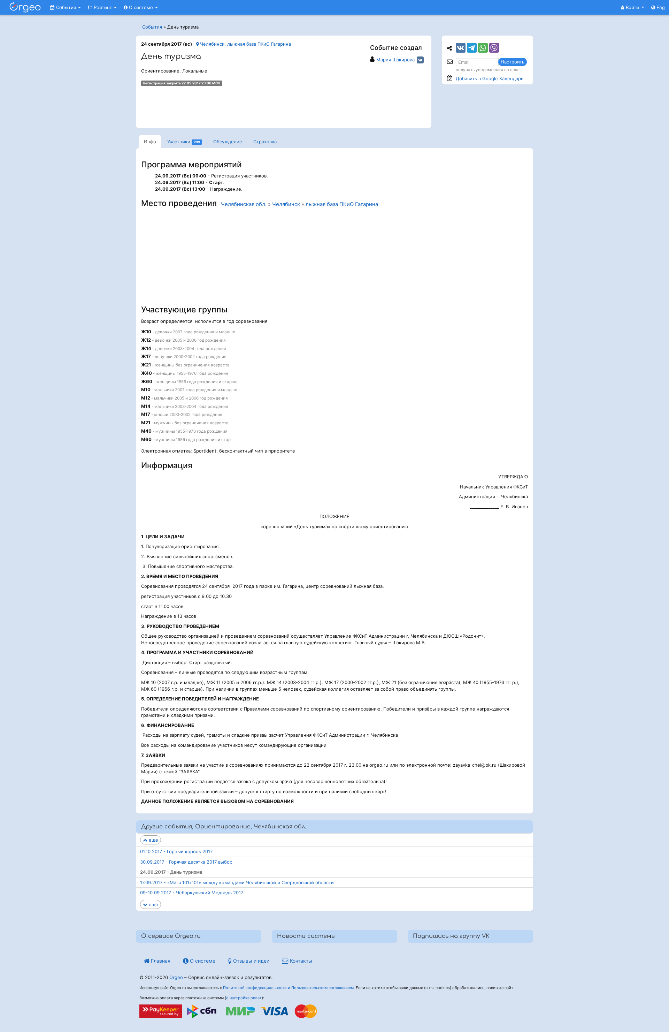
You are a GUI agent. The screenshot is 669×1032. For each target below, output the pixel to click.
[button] (632, 7)
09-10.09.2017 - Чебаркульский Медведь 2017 (191, 892)
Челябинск (286, 204)
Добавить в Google (489, 78)
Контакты (300, 961)
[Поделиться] (461, 48)
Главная (159, 961)
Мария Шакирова (395, 59)
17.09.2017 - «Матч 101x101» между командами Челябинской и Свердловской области (237, 882)
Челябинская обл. (244, 204)
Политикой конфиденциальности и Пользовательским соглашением (288, 987)
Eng (660, 7)
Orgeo (176, 977)
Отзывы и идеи (250, 961)
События (66, 7)
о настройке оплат (244, 997)
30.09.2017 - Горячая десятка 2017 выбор (186, 862)
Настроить (512, 61)
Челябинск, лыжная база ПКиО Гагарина (245, 44)
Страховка (265, 141)
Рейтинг (102, 7)
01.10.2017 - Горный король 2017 (176, 851)
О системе (141, 7)
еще (152, 840)
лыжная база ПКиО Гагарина (342, 204)
